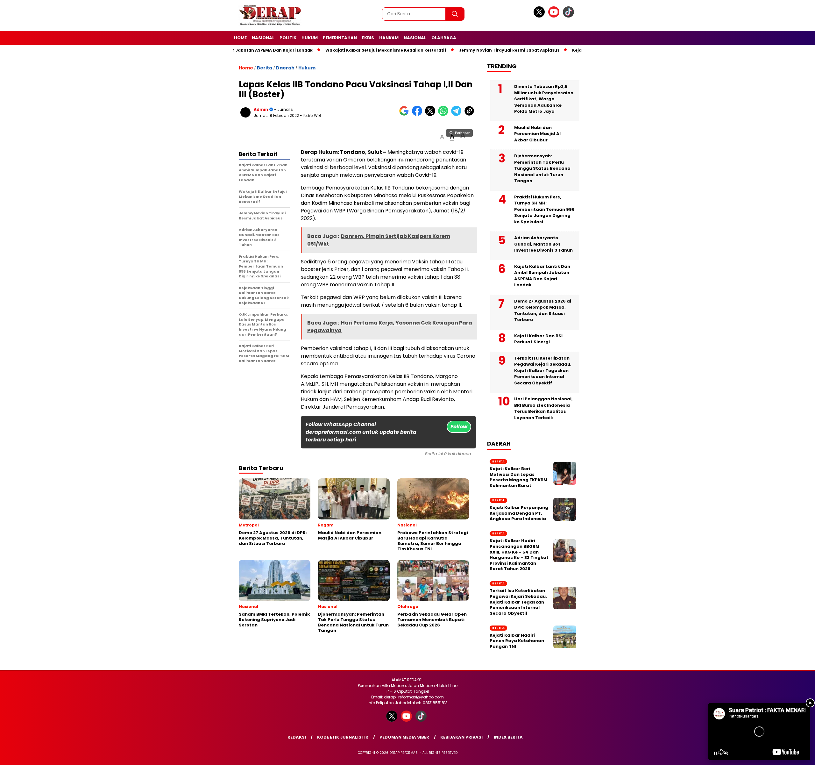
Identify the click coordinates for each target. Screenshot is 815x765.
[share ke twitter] (431, 114)
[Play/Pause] (715, 753)
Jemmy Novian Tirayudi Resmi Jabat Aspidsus (497, 50)
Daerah (285, 68)
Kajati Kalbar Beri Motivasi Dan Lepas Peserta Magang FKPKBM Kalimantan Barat (518, 477)
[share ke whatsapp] (444, 114)
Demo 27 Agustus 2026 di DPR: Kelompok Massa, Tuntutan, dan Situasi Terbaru (542, 310)
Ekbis (368, 38)
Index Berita (508, 737)
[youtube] (555, 16)
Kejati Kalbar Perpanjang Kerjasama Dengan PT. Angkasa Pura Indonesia (519, 513)
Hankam (389, 38)
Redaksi (296, 737)
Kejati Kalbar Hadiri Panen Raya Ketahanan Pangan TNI (517, 641)
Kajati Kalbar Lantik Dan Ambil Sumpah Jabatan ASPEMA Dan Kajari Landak (542, 275)
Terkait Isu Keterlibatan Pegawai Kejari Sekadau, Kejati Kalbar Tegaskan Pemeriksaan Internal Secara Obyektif (542, 370)
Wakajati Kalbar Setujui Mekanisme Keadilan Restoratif (373, 50)
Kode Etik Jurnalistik (342, 737)
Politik (288, 38)
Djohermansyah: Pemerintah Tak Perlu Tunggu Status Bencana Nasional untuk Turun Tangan (542, 168)
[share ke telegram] (457, 114)
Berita (264, 68)
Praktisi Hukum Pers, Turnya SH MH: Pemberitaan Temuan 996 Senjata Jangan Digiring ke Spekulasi (544, 209)
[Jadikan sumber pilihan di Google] (405, 114)
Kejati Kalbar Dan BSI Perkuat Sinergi (538, 339)
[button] (442, 136)
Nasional (263, 38)
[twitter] (540, 16)
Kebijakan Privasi (461, 737)
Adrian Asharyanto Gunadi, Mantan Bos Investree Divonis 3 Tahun (543, 244)
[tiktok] (569, 16)
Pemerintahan (340, 38)
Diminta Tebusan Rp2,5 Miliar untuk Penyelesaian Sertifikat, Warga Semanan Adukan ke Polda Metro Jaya (543, 98)
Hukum (309, 38)
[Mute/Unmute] (726, 753)
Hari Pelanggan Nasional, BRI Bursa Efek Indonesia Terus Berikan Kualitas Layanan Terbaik (543, 408)
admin (261, 109)
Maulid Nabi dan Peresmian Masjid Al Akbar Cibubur (537, 134)
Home (240, 38)
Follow (458, 426)
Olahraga (443, 38)
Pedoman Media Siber (404, 737)
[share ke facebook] (418, 114)
